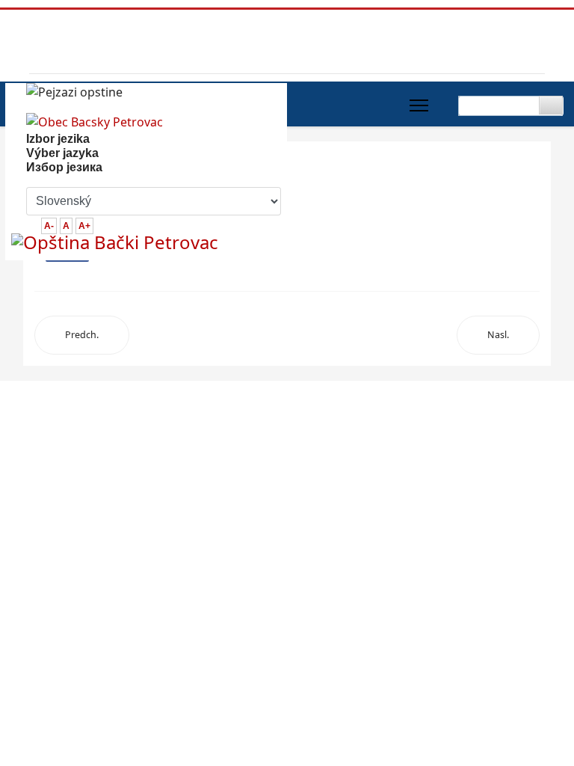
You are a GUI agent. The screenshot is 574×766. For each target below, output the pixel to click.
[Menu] (419, 105)
